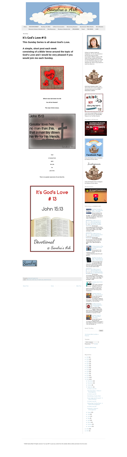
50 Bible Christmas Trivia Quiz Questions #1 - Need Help (97, 305)
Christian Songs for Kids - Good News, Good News (96, 316)
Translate (96, 343)
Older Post (78, 286)
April (89, 420)
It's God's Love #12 (91, 394)
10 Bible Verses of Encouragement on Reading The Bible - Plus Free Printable (96, 222)
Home (25, 26)
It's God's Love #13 (91, 388)
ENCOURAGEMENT (34, 26)
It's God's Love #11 (91, 401)
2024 (87, 359)
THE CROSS (90, 29)
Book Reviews (99, 26)
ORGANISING (75, 29)
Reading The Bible (45, 26)
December (90, 381)
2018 (87, 371)
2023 (87, 361)
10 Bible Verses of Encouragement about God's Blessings (97, 235)
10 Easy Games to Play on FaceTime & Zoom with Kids (97, 247)
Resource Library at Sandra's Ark (37, 29)
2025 (87, 357)
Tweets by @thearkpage (90, 347)
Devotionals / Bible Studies (87, 26)
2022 (87, 363)
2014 (87, 379)
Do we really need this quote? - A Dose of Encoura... (95, 398)
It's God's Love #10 (91, 406)
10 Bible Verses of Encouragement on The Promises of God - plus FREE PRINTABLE (97, 271)
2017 (87, 373)
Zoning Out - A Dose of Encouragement (92, 409)
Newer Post (25, 286)
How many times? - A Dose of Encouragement (94, 391)
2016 (87, 375)
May (89, 418)
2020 (87, 367)
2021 (87, 365)
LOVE (97, 29)
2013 (87, 428)
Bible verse (29, 279)
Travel (83, 29)
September (90, 387)
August (89, 412)
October (90, 385)
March (89, 422)
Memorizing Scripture (72, 26)
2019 (87, 369)
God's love (34, 279)
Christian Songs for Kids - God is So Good (97, 294)
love (50, 279)
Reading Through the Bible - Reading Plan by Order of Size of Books (97, 259)
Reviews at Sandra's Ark (64, 29)
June (89, 416)
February (90, 424)
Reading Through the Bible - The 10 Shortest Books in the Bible (97, 210)
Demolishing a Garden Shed (94, 396)
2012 (87, 430)
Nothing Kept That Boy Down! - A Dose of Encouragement (95, 404)
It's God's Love (40, 279)
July (89, 414)
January (90, 426)
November (90, 383)
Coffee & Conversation (58, 26)
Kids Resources (51, 29)
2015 (87, 377)
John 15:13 (46, 279)
